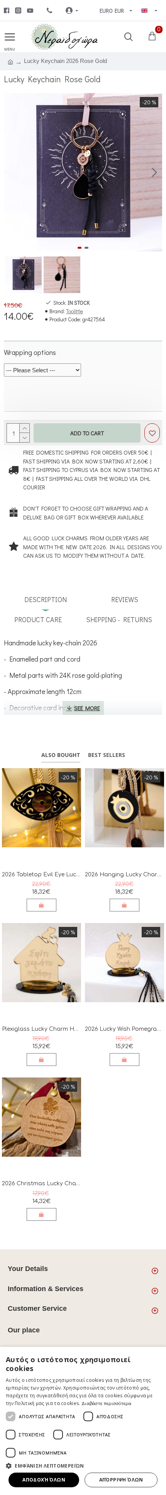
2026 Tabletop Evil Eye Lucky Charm (41, 874)
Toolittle (74, 311)
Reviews (124, 599)
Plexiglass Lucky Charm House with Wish (41, 1029)
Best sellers (106, 755)
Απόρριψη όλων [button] (121, 1479)
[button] (11, 172)
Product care (38, 619)
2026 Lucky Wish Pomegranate (124, 1029)
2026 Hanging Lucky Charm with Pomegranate (124, 874)
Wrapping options (30, 352)
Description (45, 599)
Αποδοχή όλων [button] (43, 1479)
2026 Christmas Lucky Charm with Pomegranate (41, 1183)
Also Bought (60, 755)
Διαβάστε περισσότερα (106, 1403)
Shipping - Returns (119, 619)
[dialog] (83, 1421)
